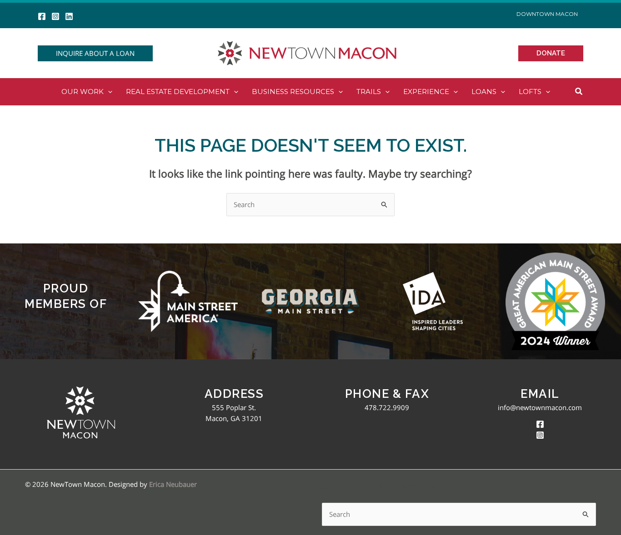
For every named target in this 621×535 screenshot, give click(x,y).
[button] (95, 53)
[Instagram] (55, 16)
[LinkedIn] (69, 16)
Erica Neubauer (173, 484)
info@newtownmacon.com (540, 407)
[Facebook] (42, 16)
